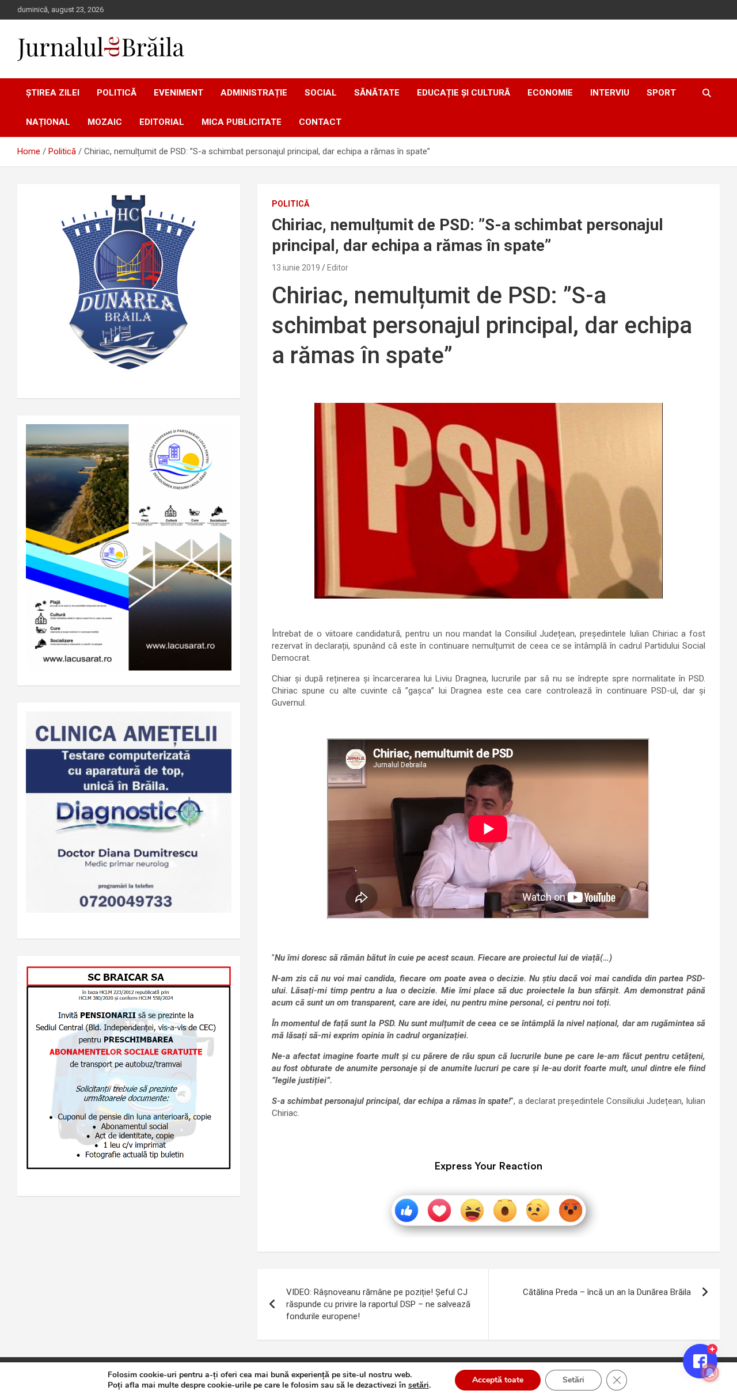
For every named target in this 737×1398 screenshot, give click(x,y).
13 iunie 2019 (296, 267)
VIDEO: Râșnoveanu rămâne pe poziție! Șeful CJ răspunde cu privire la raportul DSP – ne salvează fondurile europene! (378, 1304)
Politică (116, 92)
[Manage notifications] (710, 1372)
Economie (550, 92)
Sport (661, 92)
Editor (337, 267)
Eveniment (178, 92)
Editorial (161, 122)
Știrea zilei (52, 92)
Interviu (609, 92)
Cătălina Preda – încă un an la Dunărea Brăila (607, 1292)
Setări (573, 1379)
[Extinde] (216, 726)
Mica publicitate (242, 122)
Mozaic (105, 122)
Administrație (254, 92)
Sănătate (377, 92)
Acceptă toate (497, 1379)
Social (321, 92)
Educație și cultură (463, 92)
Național (48, 122)
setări (418, 1385)
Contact (320, 122)
